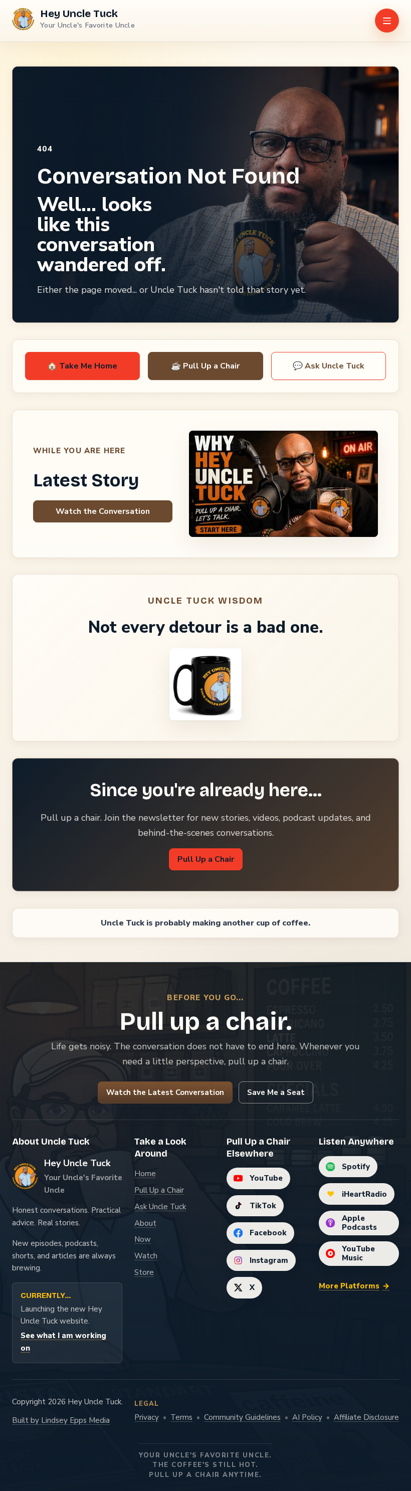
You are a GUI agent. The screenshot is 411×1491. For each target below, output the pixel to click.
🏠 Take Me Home (82, 365)
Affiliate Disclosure (366, 1417)
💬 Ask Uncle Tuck (328, 365)
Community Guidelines (242, 1417)
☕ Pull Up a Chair (205, 365)
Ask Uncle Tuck (160, 1207)
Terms (181, 1417)
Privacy (146, 1417)
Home (145, 1174)
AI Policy (307, 1417)
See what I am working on (63, 1342)
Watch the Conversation (103, 511)
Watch (145, 1256)
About (145, 1223)
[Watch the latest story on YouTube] (283, 484)
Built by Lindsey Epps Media (61, 1420)
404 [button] (45, 149)
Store (144, 1272)
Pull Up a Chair (205, 859)
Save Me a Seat (276, 1092)
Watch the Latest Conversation (165, 1092)
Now (142, 1239)
